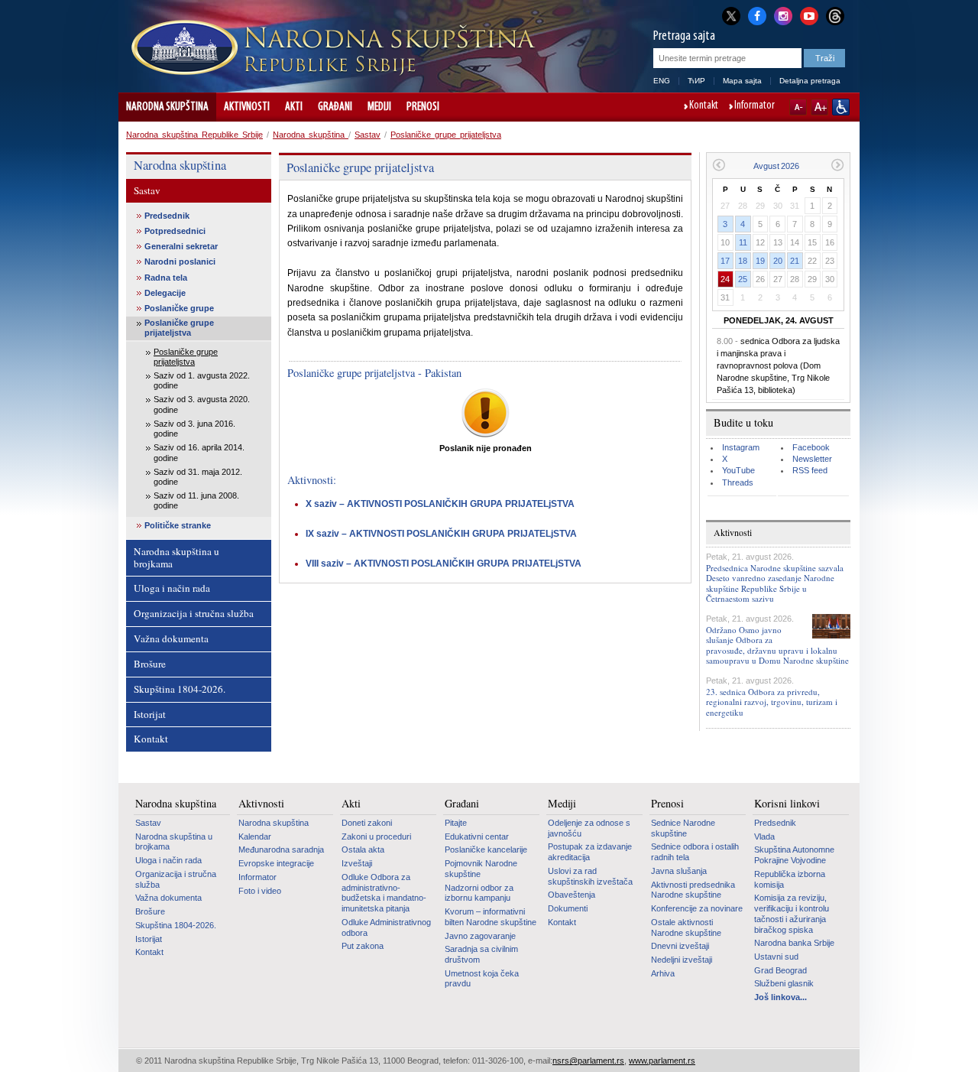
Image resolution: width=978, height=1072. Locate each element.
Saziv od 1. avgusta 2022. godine (202, 380)
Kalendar (254, 836)
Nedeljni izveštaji (681, 959)
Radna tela (165, 277)
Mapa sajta (742, 80)
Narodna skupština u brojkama (176, 557)
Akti (294, 107)
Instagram (740, 447)
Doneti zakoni (367, 822)
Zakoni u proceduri (376, 836)
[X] (731, 15)
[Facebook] (757, 14)
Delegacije (165, 292)
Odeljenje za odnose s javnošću (589, 828)
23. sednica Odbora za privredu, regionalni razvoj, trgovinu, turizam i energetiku (771, 701)
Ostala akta (363, 849)
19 (760, 260)
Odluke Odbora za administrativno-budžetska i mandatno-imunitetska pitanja (384, 892)
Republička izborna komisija (789, 879)
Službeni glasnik (784, 983)
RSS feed (809, 470)
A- (798, 107)
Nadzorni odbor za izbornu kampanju (479, 893)
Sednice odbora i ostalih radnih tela (695, 852)
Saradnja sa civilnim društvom (481, 954)
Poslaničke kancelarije (486, 849)
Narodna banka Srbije (794, 942)
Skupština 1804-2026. (179, 689)
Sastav (368, 134)
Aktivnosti (247, 107)
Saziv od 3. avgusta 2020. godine (202, 404)
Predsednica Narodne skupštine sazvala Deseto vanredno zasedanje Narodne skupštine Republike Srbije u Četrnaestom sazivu (775, 583)
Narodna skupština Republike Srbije (194, 134)
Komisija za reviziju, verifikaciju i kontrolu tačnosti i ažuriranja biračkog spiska (791, 913)
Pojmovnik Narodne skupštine (481, 869)
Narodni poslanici (179, 261)
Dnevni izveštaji (680, 945)
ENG (661, 80)
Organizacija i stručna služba (194, 613)
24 (725, 279)
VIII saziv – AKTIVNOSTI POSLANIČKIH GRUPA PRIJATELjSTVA (443, 563)
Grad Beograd (780, 970)
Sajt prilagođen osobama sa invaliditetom (841, 107)
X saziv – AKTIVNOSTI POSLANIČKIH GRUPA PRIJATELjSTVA (440, 504)
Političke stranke (177, 525)
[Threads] (835, 15)
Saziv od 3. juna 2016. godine (194, 428)
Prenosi (422, 107)
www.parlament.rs (662, 1060)
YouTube (738, 470)
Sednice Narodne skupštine (683, 828)
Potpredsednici (175, 231)
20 (777, 260)
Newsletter (812, 458)
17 (725, 260)
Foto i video (259, 890)
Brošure (150, 664)
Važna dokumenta (171, 638)
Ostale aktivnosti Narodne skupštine (686, 927)
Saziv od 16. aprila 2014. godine (199, 452)
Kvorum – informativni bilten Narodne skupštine (490, 917)
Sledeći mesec (837, 164)
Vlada (764, 836)
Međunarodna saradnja (281, 849)
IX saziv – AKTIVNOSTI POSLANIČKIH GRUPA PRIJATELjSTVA (441, 533)
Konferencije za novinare (697, 908)
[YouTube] (809, 14)
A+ (819, 107)
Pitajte (456, 822)
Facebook (811, 447)
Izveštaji (357, 863)
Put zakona (363, 945)
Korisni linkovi (787, 803)
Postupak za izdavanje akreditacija (590, 852)
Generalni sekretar (181, 246)
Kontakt (703, 106)
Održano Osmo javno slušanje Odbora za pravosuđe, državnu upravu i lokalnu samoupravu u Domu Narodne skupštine (777, 645)
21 (794, 260)
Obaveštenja (571, 894)
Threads (737, 482)
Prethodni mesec (718, 164)
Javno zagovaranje (480, 935)
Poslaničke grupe (179, 308)
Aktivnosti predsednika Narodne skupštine (693, 890)
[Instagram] (783, 14)
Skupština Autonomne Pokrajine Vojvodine (794, 855)
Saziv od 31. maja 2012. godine (198, 476)
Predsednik (166, 215)
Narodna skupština (167, 107)
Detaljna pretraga (809, 80)
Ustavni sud (776, 956)
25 (742, 279)
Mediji (379, 107)
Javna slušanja (679, 870)
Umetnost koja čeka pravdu (482, 979)
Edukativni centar (477, 836)
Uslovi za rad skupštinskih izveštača (590, 876)
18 (742, 260)
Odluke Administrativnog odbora (386, 927)
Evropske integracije (276, 863)
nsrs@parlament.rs (588, 1060)
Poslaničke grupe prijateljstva (445, 134)
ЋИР (696, 80)
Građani (335, 107)
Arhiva (663, 973)
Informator (754, 106)
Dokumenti (568, 908)
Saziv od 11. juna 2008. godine (196, 500)
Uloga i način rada (172, 588)
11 (743, 242)
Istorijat (150, 714)
